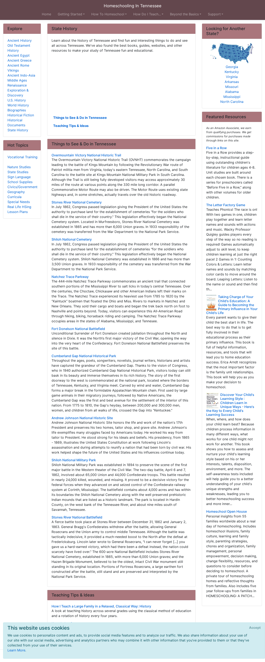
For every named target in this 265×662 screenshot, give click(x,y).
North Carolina (231, 102)
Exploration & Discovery (18, 92)
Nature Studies (19, 167)
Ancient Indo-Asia (21, 75)
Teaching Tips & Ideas (71, 126)
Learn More (16, 650)
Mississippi (231, 97)
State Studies (17, 172)
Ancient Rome (18, 65)
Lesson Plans (17, 212)
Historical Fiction (20, 115)
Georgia (232, 67)
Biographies (16, 110)
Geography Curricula (16, 194)
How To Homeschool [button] (107, 14)
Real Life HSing (19, 207)
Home (46, 14)
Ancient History (19, 40)
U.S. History (16, 100)
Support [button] (214, 14)
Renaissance (17, 85)
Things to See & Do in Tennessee (80, 118)
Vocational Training (22, 157)
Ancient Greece (19, 60)
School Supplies (20, 182)
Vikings (13, 70)
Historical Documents (16, 122)
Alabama (232, 92)
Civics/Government (22, 187)
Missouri (231, 87)
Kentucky (232, 72)
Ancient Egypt (18, 55)
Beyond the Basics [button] (184, 14)
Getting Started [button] (70, 14)
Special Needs (18, 202)
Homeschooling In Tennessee (132, 5)
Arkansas (232, 82)
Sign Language (19, 177)
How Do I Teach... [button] (147, 14)
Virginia (232, 77)
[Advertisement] (121, 84)
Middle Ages (17, 80)
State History (17, 130)
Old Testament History (18, 47)
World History (18, 105)
